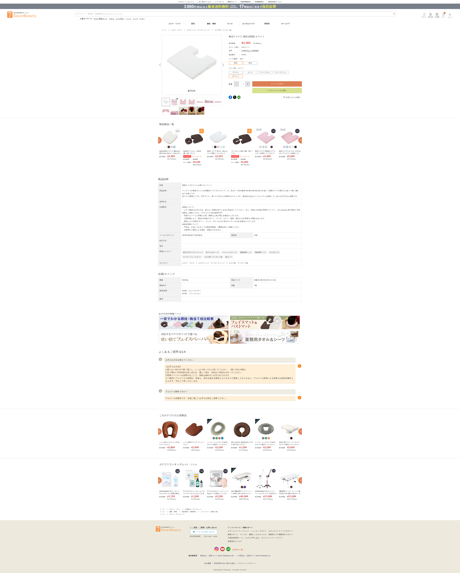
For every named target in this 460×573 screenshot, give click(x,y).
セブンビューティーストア (238, 531)
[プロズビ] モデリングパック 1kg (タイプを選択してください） (217, 493)
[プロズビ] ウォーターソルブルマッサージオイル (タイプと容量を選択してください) (194, 493)
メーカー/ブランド (166, 235)
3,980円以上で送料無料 (250, 50)
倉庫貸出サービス (235, 541)
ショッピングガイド (259, 531)
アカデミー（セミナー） (186, 2)
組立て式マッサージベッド (193, 252)
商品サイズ (235, 280)
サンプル (243, 534)
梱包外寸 (163, 285)
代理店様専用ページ (236, 538)
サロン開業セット (101, 19)
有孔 (250, 63)
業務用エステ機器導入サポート (280, 534)
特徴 (161, 185)
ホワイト (235, 76)
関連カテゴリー (165, 251)
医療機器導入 (259, 2)
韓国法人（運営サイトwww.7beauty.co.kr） (217, 556)
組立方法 (163, 241)
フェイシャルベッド (229, 252)
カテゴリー (163, 263)
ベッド (128, 19)
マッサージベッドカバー (192, 257)
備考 (161, 299)
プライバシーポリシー (247, 563)
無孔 (236, 63)
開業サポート (232, 2)
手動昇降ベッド (260, 252)
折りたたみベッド (212, 252)
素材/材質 (163, 291)
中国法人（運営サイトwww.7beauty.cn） (255, 556)
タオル (111, 19)
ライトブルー (265, 72)
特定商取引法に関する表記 (224, 563)
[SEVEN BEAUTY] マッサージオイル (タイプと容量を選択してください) (169, 493)
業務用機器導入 (246, 2)
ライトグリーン (281, 72)
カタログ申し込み (252, 538)
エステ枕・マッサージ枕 (213, 257)
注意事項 (163, 207)
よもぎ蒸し (120, 19)
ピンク (250, 72)
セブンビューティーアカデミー (280, 531)
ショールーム (219, 2)
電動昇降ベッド (246, 252)
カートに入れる (277, 84)
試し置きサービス (205, 2)
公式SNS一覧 (237, 550)
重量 (161, 280)
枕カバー (228, 257)
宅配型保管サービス (275, 2)
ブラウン (235, 72)
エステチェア (274, 252)
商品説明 (163, 191)
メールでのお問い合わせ (205, 532)
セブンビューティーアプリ (271, 538)
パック (135, 19)
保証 (161, 246)
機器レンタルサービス (258, 534)
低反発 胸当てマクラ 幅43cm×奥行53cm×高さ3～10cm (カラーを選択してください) (170, 153)
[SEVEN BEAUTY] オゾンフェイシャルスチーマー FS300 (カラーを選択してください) (265, 493)
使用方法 (163, 202)
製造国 (234, 235)
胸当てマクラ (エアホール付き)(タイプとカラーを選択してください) (289, 153)
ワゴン (142, 19)
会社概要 (207, 563)
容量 (233, 285)
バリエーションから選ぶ (277, 90)
